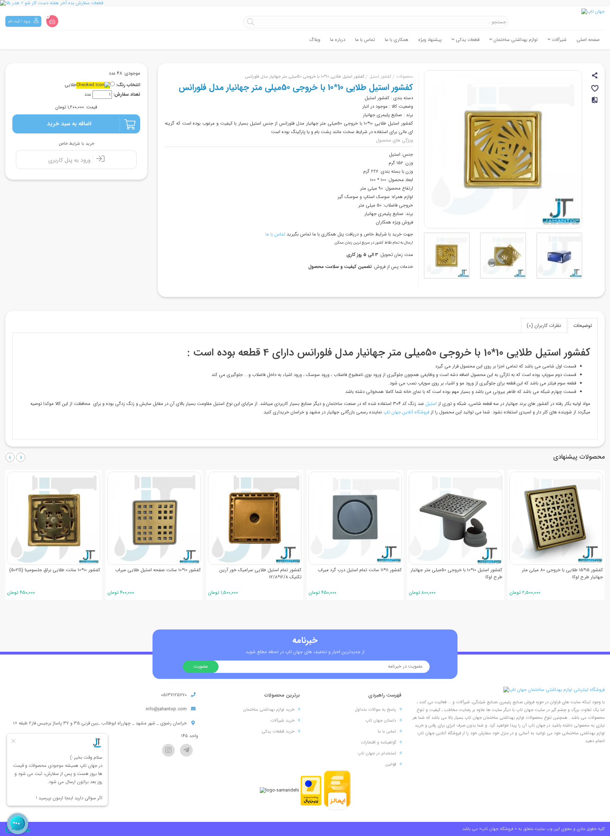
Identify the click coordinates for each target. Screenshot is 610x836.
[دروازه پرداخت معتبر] (311, 790)
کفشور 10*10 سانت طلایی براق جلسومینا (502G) (54, 570)
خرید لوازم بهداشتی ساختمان (268, 709)
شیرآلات (558, 39)
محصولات (404, 76)
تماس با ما (365, 39)
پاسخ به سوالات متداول (375, 709)
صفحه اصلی (588, 39)
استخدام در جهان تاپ (377, 753)
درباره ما (337, 39)
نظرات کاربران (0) (544, 325)
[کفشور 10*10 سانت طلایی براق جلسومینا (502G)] (54, 518)
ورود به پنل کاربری (70, 160)
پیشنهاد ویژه (430, 39)
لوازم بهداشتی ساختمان (515, 39)
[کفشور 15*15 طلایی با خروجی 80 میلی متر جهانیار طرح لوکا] (556, 518)
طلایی (70, 85)
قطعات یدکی (466, 39)
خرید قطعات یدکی (278, 731)
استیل (431, 403)
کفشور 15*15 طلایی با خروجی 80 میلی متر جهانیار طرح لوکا (562, 573)
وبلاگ (314, 39)
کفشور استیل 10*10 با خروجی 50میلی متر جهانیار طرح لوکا (456, 573)
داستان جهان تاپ (380, 720)
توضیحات (582, 325)
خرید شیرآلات (282, 720)
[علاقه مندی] (595, 89)
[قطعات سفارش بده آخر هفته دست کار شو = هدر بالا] (305, 3)
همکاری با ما (396, 39)
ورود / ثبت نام (19, 21)
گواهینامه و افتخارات (378, 742)
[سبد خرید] (52, 21)
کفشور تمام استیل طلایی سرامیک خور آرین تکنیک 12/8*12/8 (260, 573)
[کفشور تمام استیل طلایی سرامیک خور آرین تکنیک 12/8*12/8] (254, 518)
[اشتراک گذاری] (595, 76)
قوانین (390, 764)
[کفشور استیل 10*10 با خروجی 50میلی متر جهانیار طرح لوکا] (455, 518)
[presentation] (10, 457)
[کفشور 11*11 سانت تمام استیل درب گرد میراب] (355, 518)
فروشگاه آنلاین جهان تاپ (406, 412)
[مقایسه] (595, 103)
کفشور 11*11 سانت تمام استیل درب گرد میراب (360, 570)
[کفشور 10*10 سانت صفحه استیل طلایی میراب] (154, 518)
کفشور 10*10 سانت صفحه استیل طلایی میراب (158, 570)
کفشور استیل (380, 76)
